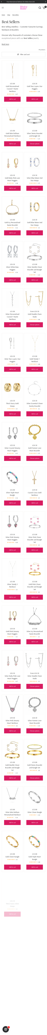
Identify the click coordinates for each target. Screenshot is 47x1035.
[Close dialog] (43, 507)
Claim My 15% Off (34, 527)
